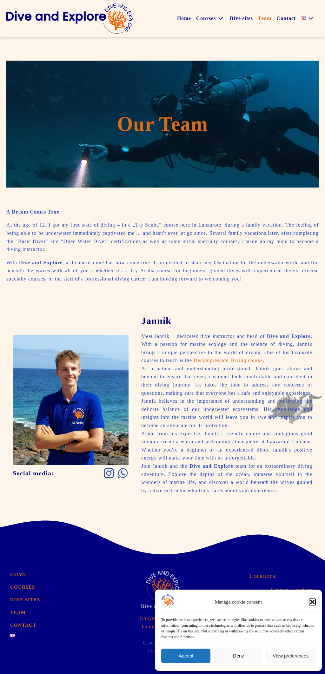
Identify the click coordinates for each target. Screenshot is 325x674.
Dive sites (241, 18)
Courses (206, 18)
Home (184, 18)
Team (264, 18)
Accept (186, 655)
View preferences (291, 655)
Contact (286, 18)
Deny (238, 655)
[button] (312, 602)
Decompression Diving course (228, 360)
